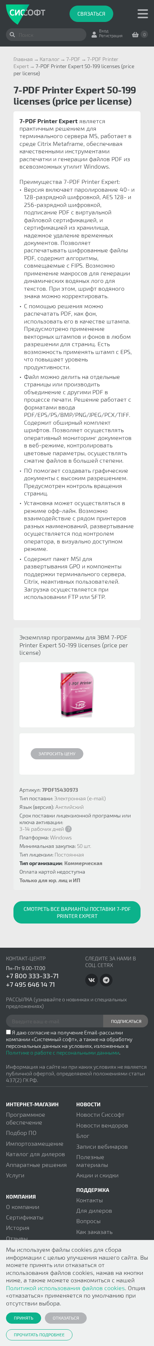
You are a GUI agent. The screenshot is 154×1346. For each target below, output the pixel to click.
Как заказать (94, 1231)
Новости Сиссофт (100, 1114)
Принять (23, 1317)
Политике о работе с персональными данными (62, 1052)
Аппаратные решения (36, 1164)
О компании (22, 1206)
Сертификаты (24, 1217)
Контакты (89, 1199)
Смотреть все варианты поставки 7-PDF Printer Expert (77, 912)
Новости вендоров (102, 1125)
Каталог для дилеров (35, 1153)
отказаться (66, 1317)
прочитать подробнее (39, 1334)
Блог (82, 1135)
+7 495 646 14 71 (30, 984)
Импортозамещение (35, 1143)
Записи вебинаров (102, 1146)
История (18, 1227)
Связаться (91, 13)
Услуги (15, 1174)
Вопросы (88, 1220)
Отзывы (17, 1238)
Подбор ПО (21, 1132)
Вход (103, 30)
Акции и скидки (97, 1174)
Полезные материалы (92, 1160)
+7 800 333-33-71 (32, 976)
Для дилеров (94, 1210)
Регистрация (111, 35)
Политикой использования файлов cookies (65, 1287)
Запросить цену (57, 753)
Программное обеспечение (25, 1118)
